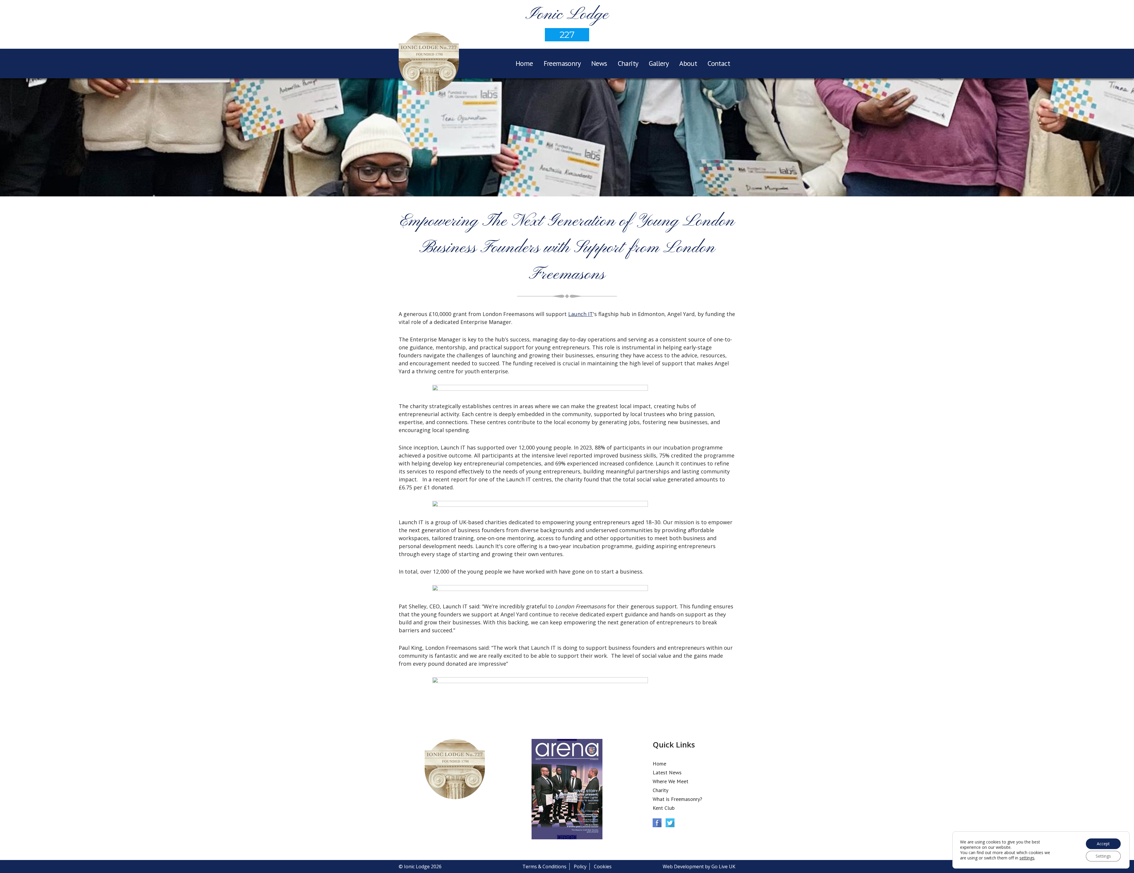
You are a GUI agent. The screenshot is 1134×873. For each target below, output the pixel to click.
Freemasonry (562, 63)
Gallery (659, 63)
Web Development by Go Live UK (699, 866)
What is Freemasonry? (677, 799)
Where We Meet (670, 781)
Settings (1103, 856)
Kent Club (663, 807)
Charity (628, 63)
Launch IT (580, 313)
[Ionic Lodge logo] (429, 63)
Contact (719, 63)
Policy (580, 866)
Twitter (670, 822)
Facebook (657, 822)
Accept (1103, 843)
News (599, 63)
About (688, 63)
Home (524, 63)
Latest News (667, 772)
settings (1026, 858)
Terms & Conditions (544, 866)
